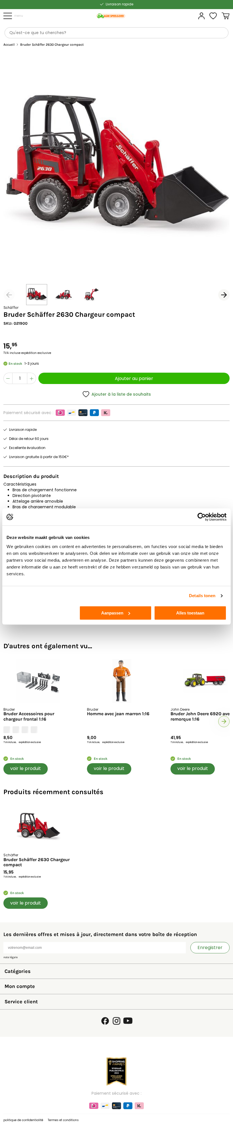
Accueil (8, 45)
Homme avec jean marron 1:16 (118, 713)
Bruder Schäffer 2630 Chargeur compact (36, 862)
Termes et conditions (63, 1120)
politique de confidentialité (23, 1120)
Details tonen (202, 595)
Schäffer (10, 307)
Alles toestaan (190, 612)
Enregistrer (209, 947)
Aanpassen (112, 612)
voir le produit (25, 768)
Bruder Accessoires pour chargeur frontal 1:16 (28, 716)
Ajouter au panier (134, 378)
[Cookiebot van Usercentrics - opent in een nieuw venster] (201, 517)
